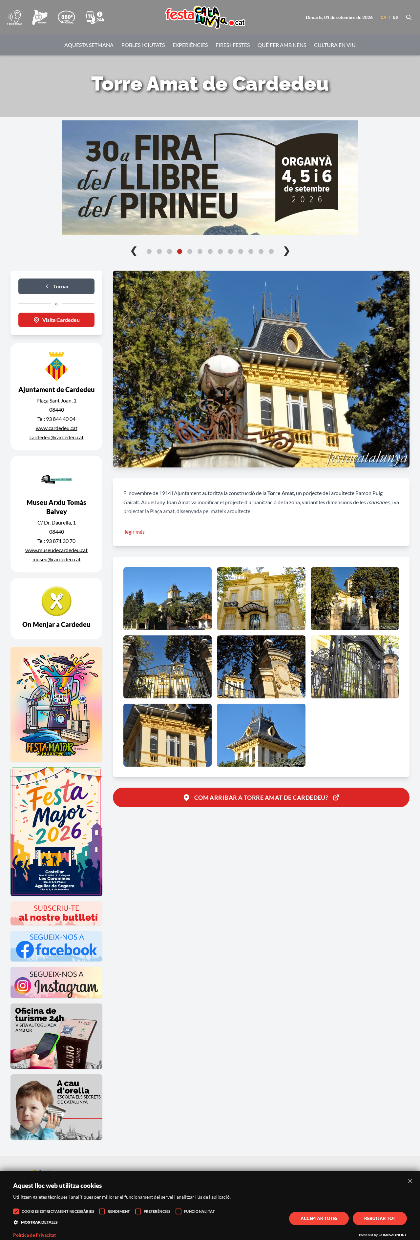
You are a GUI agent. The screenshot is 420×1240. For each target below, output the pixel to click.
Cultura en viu (335, 45)
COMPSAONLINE (393, 1235)
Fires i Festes (233, 45)
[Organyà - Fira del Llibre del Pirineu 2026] (210, 177)
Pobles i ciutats (143, 45)
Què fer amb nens (282, 45)
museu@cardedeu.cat (56, 559)
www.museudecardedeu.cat (56, 550)
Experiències (190, 45)
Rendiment (119, 1211)
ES (395, 17)
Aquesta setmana (89, 45)
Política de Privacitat (34, 1235)
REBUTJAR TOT (379, 1218)
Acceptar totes (319, 1218)
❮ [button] (133, 250)
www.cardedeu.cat (56, 428)
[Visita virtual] (66, 17)
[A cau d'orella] (14, 17)
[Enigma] (40, 17)
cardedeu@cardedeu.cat (57, 437)
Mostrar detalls (39, 1222)
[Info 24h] (95, 17)
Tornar (61, 286)
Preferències (157, 1211)
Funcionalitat (199, 1211)
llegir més (134, 531)
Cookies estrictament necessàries (58, 1211)
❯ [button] (286, 250)
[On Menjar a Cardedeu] (56, 608)
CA (384, 17)
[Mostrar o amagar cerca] (409, 17)
